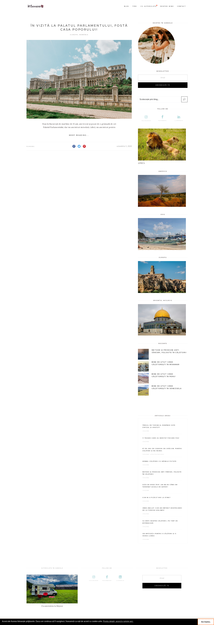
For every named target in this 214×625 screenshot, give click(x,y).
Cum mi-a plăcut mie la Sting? (156, 497)
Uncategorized (157, 454)
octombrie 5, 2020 (124, 146)
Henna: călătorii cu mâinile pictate (159, 461)
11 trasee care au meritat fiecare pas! (160, 438)
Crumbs (146, 431)
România (83, 34)
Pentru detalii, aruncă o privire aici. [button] (118, 621)
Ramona (31, 146)
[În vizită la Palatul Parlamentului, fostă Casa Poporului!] (79, 79)
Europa (74, 34)
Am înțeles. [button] (206, 622)
